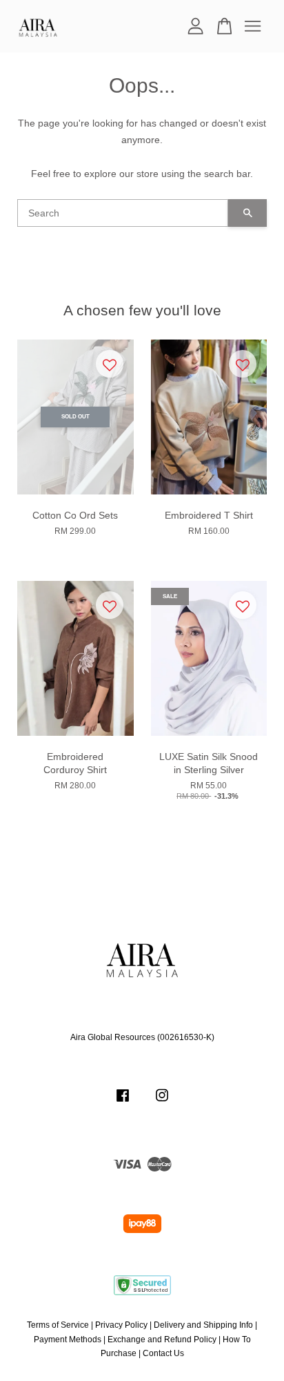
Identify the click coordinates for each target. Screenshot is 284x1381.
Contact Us (163, 1353)
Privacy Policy (121, 1325)
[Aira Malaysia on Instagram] (162, 1102)
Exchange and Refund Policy (162, 1339)
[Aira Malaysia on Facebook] (122, 1102)
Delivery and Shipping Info (203, 1325)
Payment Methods (67, 1339)
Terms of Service (58, 1325)
